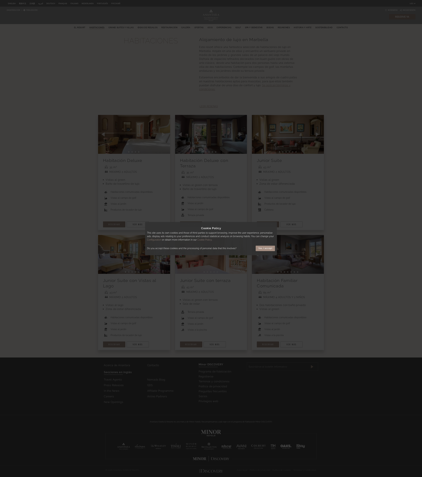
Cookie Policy (204, 239)
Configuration (154, 239)
